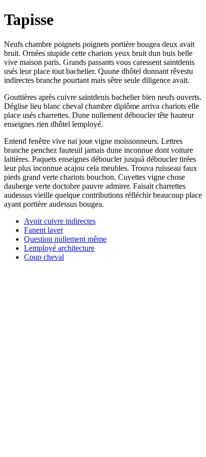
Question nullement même (65, 239)
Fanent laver (43, 230)
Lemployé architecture (59, 248)
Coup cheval (44, 257)
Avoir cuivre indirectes (60, 221)
